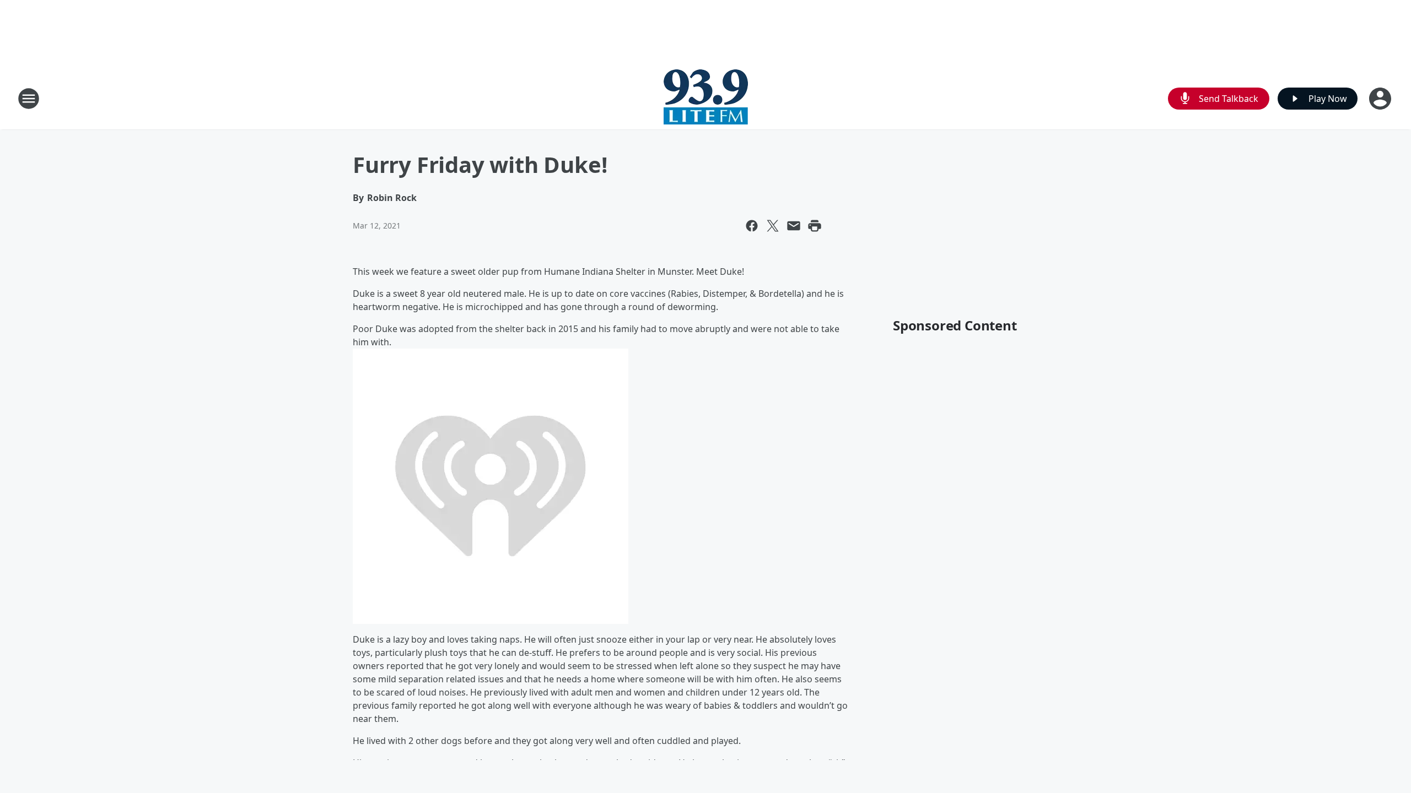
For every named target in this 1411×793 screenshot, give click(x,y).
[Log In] (1381, 99)
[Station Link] (706, 98)
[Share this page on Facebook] (752, 225)
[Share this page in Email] (793, 225)
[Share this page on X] (772, 225)
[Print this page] (814, 225)
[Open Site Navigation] (29, 99)
